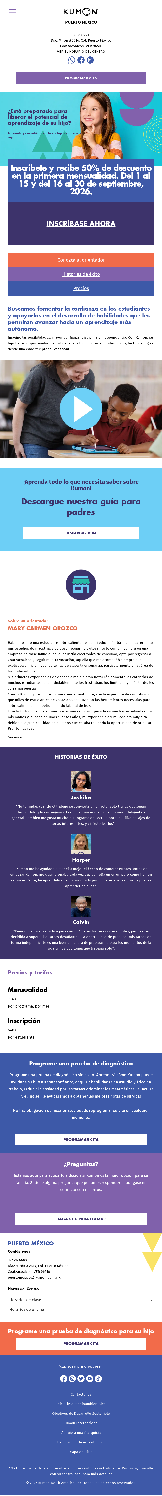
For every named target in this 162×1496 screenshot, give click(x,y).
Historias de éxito (81, 274)
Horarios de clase (25, 1300)
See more (15, 737)
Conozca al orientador (81, 260)
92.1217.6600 (81, 35)
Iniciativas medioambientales (81, 1404)
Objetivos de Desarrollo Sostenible (81, 1413)
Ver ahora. (62, 349)
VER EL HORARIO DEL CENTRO (81, 51)
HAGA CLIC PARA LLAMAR (81, 1219)
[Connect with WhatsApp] (71, 62)
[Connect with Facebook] (81, 62)
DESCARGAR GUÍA (81, 533)
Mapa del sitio (81, 1452)
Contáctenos (81, 1394)
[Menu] (14, 12)
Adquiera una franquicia (81, 1433)
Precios (81, 288)
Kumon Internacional (81, 1423)
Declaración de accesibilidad (81, 1442)
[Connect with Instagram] (90, 62)
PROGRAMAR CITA (81, 78)
